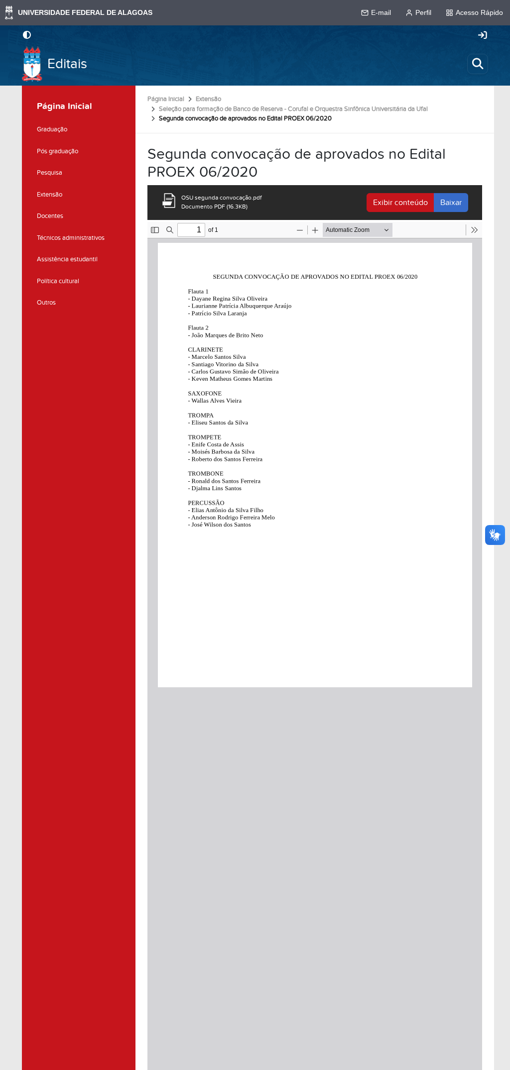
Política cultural (58, 281)
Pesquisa (49, 173)
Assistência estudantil (67, 259)
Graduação (52, 129)
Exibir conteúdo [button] (400, 203)
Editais (67, 64)
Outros (46, 303)
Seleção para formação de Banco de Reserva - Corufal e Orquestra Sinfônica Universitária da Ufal (293, 109)
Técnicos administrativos (71, 238)
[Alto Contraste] (27, 35)
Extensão (208, 99)
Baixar (451, 203)
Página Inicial (165, 99)
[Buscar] (478, 63)
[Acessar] (482, 35)
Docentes (50, 216)
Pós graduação (57, 151)
